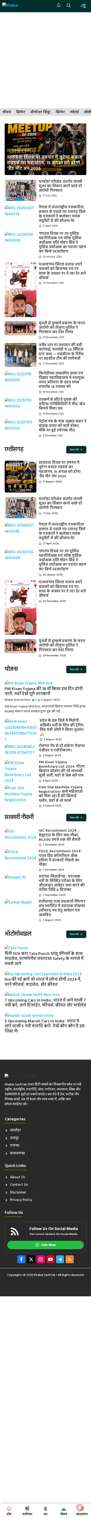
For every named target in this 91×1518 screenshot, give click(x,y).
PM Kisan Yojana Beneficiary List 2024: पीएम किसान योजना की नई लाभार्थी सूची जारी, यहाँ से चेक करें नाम (61, 769)
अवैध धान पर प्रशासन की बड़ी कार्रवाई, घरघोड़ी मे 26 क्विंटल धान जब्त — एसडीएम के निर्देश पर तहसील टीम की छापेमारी (61, 352)
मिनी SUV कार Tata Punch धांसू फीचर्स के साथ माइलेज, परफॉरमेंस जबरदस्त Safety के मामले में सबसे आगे (44, 958)
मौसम (7, 112)
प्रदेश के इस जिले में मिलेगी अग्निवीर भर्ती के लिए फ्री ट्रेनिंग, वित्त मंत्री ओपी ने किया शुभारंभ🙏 (62, 727)
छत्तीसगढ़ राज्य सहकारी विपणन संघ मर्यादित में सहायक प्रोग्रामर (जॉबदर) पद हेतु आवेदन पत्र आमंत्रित (62, 908)
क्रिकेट (20, 112)
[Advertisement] (45, 60)
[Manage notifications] (80, 1507)
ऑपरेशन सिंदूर (40, 112)
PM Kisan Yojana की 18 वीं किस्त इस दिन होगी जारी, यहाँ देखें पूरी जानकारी (44, 692)
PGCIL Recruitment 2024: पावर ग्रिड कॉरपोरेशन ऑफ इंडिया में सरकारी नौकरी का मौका (60, 858)
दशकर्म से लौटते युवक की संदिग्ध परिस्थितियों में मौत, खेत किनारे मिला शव (62, 404)
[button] (68, 6)
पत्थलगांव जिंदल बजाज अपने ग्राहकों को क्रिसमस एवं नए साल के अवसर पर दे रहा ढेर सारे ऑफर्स (62, 271)
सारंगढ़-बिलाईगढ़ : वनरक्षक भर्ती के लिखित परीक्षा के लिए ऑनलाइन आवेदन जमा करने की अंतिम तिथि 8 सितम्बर (62, 883)
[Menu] (83, 6)
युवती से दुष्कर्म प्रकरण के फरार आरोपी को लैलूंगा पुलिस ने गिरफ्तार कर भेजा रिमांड (62, 327)
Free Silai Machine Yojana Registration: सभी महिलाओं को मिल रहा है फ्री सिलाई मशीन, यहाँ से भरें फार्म (61, 794)
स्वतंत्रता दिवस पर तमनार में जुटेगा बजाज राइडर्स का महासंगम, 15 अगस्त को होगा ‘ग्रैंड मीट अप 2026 (59, 469)
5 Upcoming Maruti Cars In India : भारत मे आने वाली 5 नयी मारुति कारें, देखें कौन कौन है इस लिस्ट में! (45, 1026)
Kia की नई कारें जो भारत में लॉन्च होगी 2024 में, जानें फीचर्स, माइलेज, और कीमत (43, 982)
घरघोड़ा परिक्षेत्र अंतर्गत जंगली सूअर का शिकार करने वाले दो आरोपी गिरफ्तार (60, 186)
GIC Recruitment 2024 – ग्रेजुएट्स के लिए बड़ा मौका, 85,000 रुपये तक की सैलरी (59, 835)
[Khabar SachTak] (10, 6)
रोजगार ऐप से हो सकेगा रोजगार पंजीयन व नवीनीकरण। (62, 748)
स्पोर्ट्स (74, 112)
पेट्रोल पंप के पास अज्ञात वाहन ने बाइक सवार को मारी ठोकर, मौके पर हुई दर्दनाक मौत (62, 426)
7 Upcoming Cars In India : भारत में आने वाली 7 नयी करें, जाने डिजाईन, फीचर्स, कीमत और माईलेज (45, 1003)
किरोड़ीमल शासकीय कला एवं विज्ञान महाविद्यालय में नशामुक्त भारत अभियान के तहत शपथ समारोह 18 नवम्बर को (61, 380)
